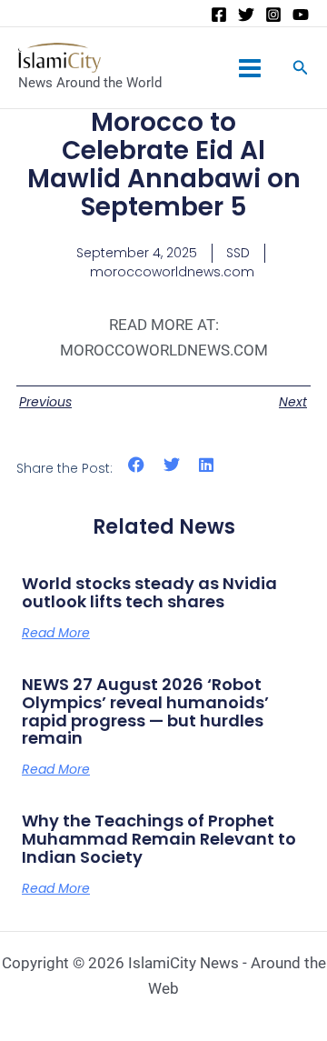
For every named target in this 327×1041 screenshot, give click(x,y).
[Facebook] (219, 14)
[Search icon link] (300, 69)
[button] (136, 465)
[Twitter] (246, 14)
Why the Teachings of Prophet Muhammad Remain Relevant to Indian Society (159, 838)
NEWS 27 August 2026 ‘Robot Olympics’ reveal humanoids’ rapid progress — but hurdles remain (145, 711)
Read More (56, 632)
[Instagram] (273, 14)
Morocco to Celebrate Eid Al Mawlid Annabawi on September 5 (164, 164)
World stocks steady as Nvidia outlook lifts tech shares (149, 592)
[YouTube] (300, 14)
